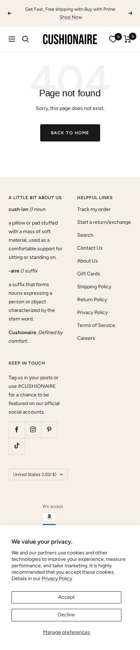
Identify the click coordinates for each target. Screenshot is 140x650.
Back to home (70, 132)
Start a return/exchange (104, 222)
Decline (66, 615)
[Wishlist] (113, 39)
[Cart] (127, 39)
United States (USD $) (34, 474)
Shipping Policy (94, 287)
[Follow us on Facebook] (17, 430)
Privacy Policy (57, 579)
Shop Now (71, 17)
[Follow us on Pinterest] (49, 430)
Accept (66, 597)
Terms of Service (96, 325)
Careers (86, 338)
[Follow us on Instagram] (33, 430)
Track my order (94, 209)
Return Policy (92, 300)
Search (85, 235)
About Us (87, 261)
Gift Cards (88, 274)
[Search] (25, 39)
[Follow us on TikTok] (17, 446)
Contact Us (90, 248)
